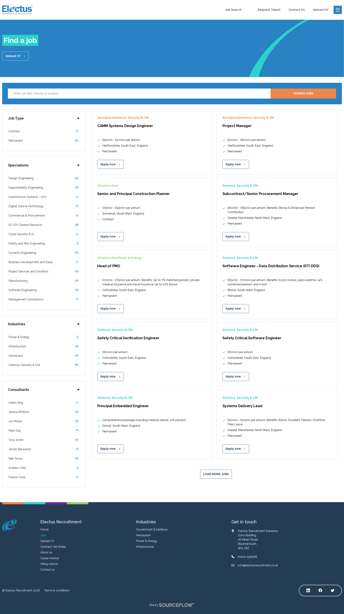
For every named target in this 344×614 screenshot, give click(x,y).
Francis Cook (43, 477)
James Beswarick (43, 449)
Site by (153, 604)
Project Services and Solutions (43, 271)
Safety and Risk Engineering (43, 243)
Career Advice (49, 558)
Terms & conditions (57, 590)
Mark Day (43, 430)
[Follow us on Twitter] (332, 590)
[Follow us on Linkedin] (308, 590)
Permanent (43, 140)
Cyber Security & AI (43, 234)
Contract (43, 131)
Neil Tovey (43, 458)
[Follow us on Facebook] (320, 590)
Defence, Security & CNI (43, 365)
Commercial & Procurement (43, 215)
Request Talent (269, 9)
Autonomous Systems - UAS (43, 197)
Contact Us (296, 9)
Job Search (233, 9)
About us (46, 552)
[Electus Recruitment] (9, 525)
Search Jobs (303, 93)
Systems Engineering (43, 252)
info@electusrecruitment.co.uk (258, 565)
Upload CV (320, 9)
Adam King (43, 402)
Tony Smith (43, 440)
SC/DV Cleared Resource (43, 225)
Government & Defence (151, 529)
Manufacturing (43, 280)
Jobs (43, 535)
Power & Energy (43, 337)
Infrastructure (43, 346)
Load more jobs (216, 474)
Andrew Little (43, 468)
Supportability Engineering (43, 187)
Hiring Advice (49, 564)
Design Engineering (43, 178)
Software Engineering (43, 290)
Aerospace (43, 355)
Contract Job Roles (53, 546)
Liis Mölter (43, 421)
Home (44, 529)
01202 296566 (247, 556)
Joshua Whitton (43, 412)
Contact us (47, 569)
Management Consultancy (43, 299)
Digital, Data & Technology (43, 206)
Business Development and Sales (43, 262)
